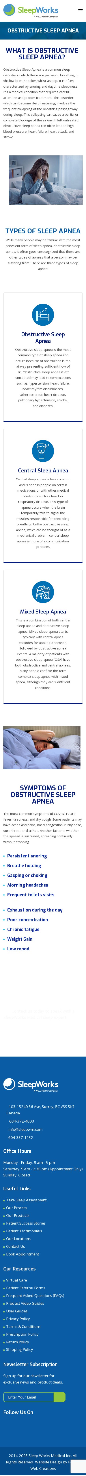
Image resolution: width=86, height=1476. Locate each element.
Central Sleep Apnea (43, 470)
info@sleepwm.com (25, 1129)
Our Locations (18, 1238)
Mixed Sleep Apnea (43, 611)
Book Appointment (40, 1044)
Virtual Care (16, 1280)
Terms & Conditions (23, 1326)
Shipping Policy (19, 1349)
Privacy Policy (18, 1318)
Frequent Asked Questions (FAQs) (35, 1295)
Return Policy (17, 1341)
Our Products (18, 1215)
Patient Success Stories (26, 1223)
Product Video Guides (25, 1303)
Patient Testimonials (24, 1230)
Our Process (16, 1207)
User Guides (17, 1311)
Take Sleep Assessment (26, 1199)
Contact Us (15, 1246)
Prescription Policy (22, 1334)
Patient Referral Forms (25, 1287)
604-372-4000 (21, 1121)
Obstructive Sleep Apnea (43, 338)
